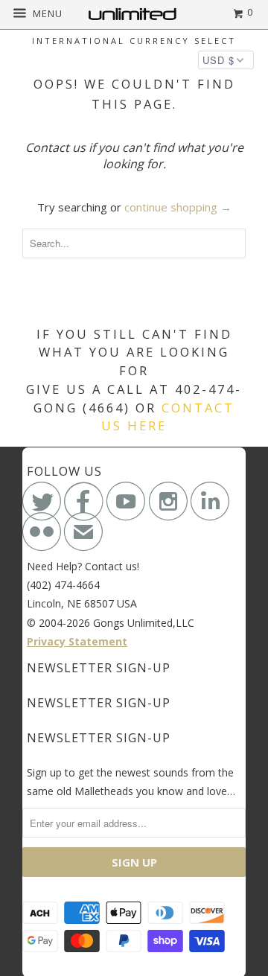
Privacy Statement (77, 641)
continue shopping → (178, 207)
